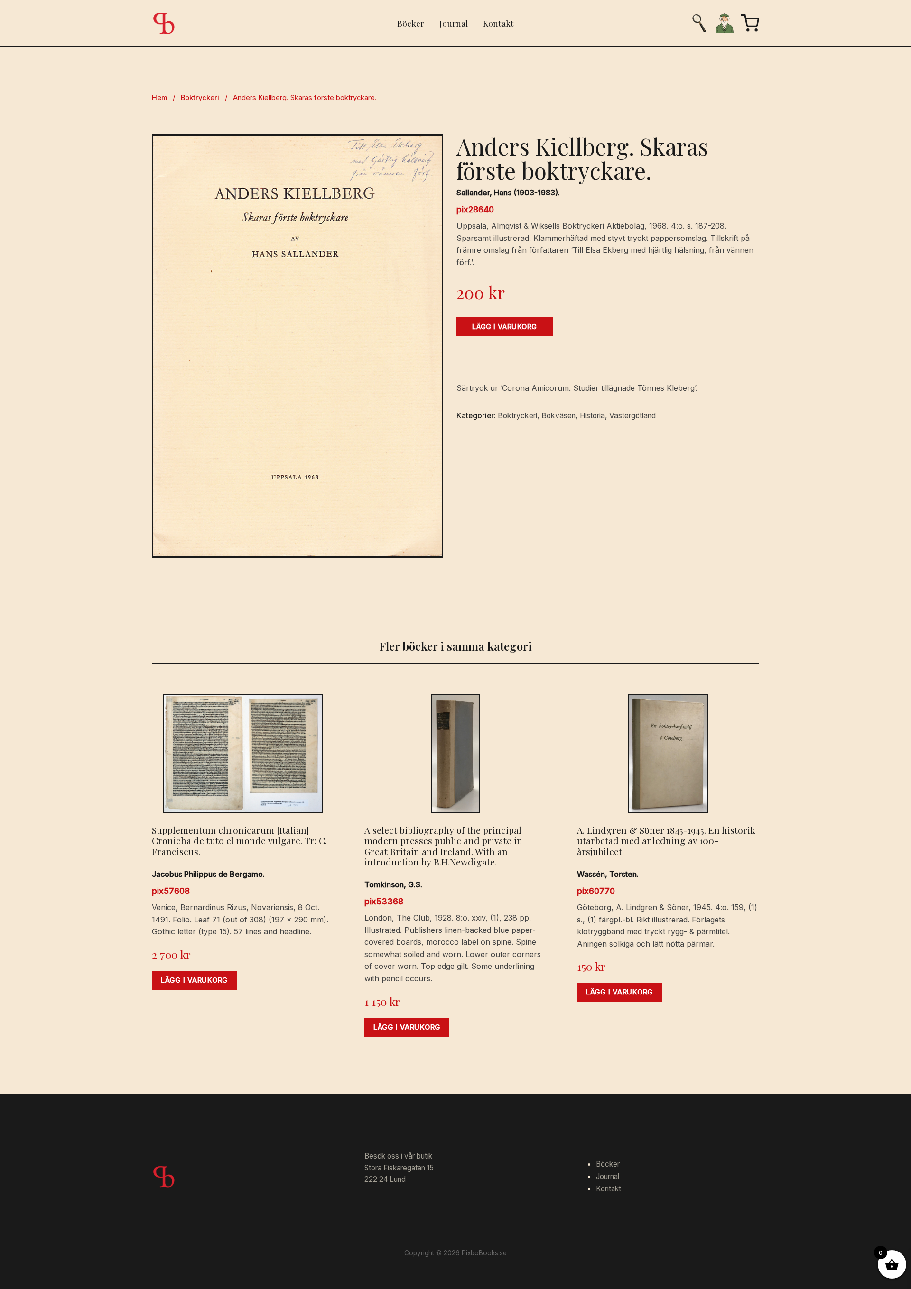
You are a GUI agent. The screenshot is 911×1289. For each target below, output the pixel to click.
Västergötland (632, 415)
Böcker (410, 23)
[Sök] (699, 23)
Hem (159, 97)
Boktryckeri (200, 97)
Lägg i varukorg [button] (194, 980)
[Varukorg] (750, 23)
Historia (592, 415)
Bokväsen (558, 415)
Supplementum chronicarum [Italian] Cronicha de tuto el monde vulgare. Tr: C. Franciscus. (239, 840)
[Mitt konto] (725, 23)
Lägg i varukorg (504, 326)
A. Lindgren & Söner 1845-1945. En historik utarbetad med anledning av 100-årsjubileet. (666, 840)
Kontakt (498, 23)
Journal (453, 23)
